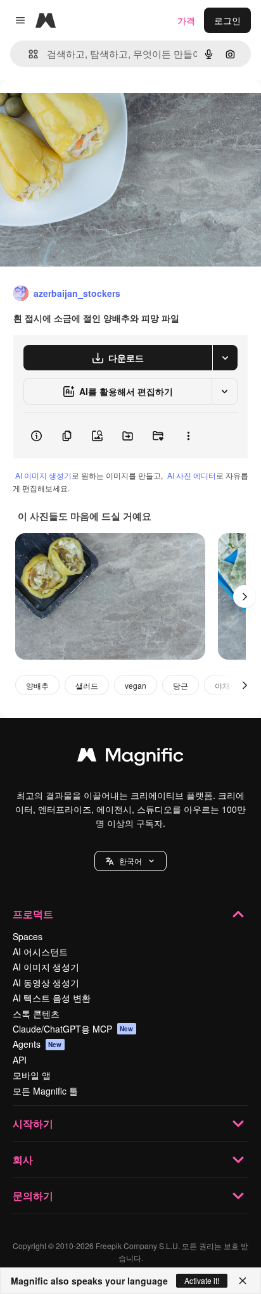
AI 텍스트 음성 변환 (52, 997)
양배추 (37, 685)
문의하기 (33, 1195)
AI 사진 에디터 (191, 475)
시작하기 (33, 1123)
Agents (37, 1044)
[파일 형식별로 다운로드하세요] (225, 357)
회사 (23, 1159)
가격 (186, 20)
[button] (130, 861)
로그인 (227, 20)
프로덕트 (33, 914)
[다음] (244, 596)
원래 (72, 108)
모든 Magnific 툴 (45, 1090)
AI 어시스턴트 (40, 951)
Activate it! (201, 1280)
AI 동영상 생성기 (46, 982)
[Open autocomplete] (28, 54)
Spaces (27, 936)
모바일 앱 (32, 1075)
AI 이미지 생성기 (43, 475)
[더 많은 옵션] (188, 435)
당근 (180, 685)
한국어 (130, 860)
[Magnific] (130, 757)
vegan (135, 685)
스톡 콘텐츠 (36, 1013)
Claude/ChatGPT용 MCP (73, 1028)
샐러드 (86, 685)
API (20, 1059)
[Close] (242, 1280)
